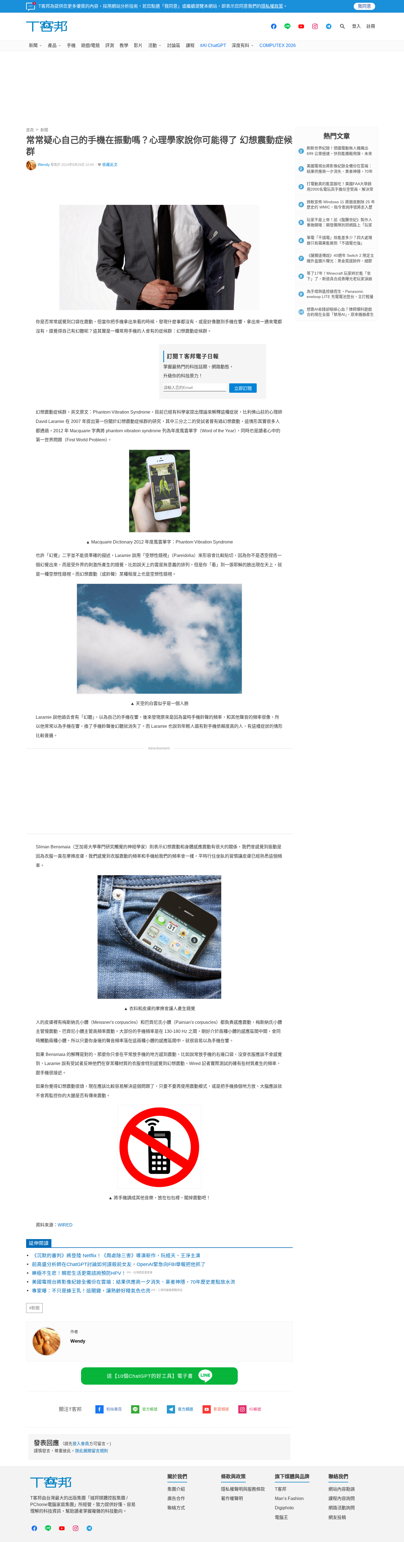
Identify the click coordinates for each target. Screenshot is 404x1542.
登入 (356, 26)
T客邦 (280, 1489)
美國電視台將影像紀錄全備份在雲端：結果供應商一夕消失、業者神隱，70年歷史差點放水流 (133, 1282)
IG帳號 (255, 1409)
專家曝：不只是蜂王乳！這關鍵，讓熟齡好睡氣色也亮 (91, 1290)
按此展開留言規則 (91, 1450)
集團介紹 (176, 1489)
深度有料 (240, 45)
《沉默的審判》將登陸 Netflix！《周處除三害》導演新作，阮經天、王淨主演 (116, 1255)
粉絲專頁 (114, 1409)
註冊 (370, 26)
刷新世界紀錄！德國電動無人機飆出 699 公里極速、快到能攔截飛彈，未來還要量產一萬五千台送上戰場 (339, 153)
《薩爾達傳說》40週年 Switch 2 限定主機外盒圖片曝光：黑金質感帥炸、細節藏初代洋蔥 (340, 260)
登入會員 (81, 1443)
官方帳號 (149, 1409)
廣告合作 (176, 1498)
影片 (138, 45)
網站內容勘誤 (341, 1489)
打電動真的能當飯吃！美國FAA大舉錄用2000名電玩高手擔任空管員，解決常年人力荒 (340, 189)
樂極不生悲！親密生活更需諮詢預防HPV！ (79, 1273)
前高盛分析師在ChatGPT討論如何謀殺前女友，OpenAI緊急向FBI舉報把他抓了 (119, 1264)
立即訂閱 (243, 388)
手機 (71, 45)
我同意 (364, 6)
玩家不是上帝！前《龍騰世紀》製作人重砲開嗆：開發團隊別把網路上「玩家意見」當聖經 (339, 225)
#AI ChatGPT (213, 45)
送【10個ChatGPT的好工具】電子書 (150, 1376)
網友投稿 (337, 1517)
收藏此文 (110, 165)
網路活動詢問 (341, 1507)
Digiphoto (284, 1507)
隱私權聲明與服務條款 (243, 1489)
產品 (52, 45)
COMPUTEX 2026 (277, 45)
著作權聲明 (232, 1498)
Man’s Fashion (289, 1498)
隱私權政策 (272, 6)
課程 (190, 45)
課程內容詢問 (341, 1498)
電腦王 (281, 1517)
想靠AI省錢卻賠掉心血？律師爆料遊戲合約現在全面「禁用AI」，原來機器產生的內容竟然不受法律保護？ (340, 314)
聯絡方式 (176, 1507)
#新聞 (34, 1308)
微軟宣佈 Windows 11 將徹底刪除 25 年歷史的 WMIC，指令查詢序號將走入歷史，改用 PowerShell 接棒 (341, 207)
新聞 (33, 45)
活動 (152, 45)
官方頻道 (185, 1409)
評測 (109, 45)
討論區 (173, 45)
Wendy (44, 165)
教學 (124, 45)
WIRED (65, 1225)
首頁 (30, 130)
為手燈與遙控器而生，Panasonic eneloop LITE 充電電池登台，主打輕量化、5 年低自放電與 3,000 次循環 (340, 296)
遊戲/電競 (90, 45)
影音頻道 (221, 1409)
